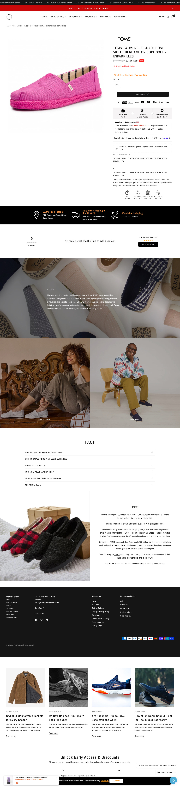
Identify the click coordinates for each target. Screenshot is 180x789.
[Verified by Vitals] (17, 783)
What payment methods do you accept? (43, 452)
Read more (10, 736)
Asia (121, 601)
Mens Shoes (74, 16)
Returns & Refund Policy (100, 618)
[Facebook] (37, 619)
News (94, 601)
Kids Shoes (90, 16)
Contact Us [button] (39, 613)
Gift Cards (95, 604)
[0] (172, 16)
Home (44, 16)
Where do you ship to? (36, 465)
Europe (123, 604)
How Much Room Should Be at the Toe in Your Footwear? (153, 718)
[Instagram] (43, 619)
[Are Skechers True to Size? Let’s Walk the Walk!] (111, 687)
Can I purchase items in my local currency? (46, 458)
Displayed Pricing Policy (100, 611)
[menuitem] (45, 16)
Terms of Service (98, 622)
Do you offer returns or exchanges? (43, 478)
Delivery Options (98, 608)
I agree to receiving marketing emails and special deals (78, 776)
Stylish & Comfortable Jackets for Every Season (24, 718)
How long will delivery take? (39, 471)
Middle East (124, 608)
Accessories (119, 16)
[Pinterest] (49, 619)
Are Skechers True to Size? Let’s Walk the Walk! (108, 718)
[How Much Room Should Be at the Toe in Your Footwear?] (154, 687)
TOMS (115, 158)
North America (125, 612)
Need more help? (33, 484)
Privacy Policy (97, 625)
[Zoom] (100, 39)
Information (96, 596)
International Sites (128, 596)
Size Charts (96, 615)
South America (125, 616)
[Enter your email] (118, 770)
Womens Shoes (57, 16)
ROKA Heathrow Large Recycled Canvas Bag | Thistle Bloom (30, 779)
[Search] (168, 16)
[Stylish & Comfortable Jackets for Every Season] (25, 687)
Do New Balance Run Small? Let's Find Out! (66, 718)
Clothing (104, 16)
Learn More (104, 781)
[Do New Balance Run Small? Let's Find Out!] (68, 687)
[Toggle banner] (172, 8)
